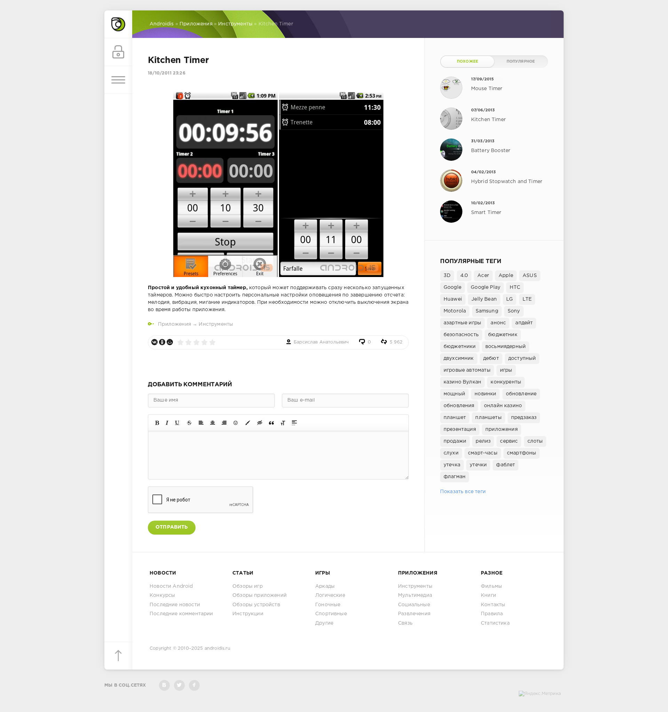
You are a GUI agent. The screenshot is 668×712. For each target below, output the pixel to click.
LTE (527, 299)
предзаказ (524, 418)
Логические (330, 595)
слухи (451, 453)
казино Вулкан (462, 382)
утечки (478, 465)
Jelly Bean (484, 299)
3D (447, 276)
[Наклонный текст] (167, 422)
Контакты (493, 605)
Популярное (521, 61)
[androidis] (118, 24)
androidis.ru (217, 648)
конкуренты (506, 382)
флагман (455, 477)
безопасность (461, 335)
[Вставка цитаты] (271, 422)
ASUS (530, 276)
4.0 (464, 276)
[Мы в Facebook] (194, 685)
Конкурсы (162, 595)
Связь (405, 623)
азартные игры (462, 323)
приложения (501, 429)
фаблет (505, 465)
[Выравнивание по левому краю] (201, 422)
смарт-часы (483, 453)
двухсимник (459, 358)
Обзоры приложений (259, 595)
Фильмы (491, 586)
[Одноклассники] (162, 342)
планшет (455, 418)
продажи (455, 441)
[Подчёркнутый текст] (177, 422)
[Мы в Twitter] (179, 685)
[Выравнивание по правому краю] (224, 422)
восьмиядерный (505, 347)
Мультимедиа (415, 595)
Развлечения (414, 614)
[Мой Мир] (170, 342)
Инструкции (247, 614)
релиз (483, 441)
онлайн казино (503, 406)
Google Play (485, 287)
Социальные (414, 605)
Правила (492, 614)
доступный (522, 358)
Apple (506, 276)
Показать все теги (463, 492)
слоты (535, 441)
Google (452, 287)
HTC (515, 287)
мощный (454, 394)
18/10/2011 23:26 (166, 73)
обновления (459, 406)
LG (509, 299)
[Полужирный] (157, 422)
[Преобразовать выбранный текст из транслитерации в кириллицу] (283, 422)
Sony (514, 311)
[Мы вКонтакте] (164, 685)
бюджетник (502, 335)
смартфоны (521, 453)
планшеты (488, 418)
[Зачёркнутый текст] (189, 422)
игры (506, 370)
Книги (488, 595)
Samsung (487, 311)
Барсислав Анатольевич (321, 342)
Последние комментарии (181, 614)
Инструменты (216, 324)
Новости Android (171, 586)
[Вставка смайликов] (236, 422)
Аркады (325, 586)
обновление (521, 394)
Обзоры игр (247, 586)
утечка (452, 465)
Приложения (174, 324)
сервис (509, 441)
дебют (491, 358)
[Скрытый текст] (260, 422)
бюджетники (460, 347)
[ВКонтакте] (154, 342)
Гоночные (327, 605)
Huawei (453, 299)
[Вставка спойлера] (294, 422)
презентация (460, 429)
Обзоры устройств (256, 605)
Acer (483, 276)
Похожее (467, 61)
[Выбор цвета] (248, 422)
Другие (324, 623)
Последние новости (175, 605)
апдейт (524, 323)
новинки (485, 394)
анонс (498, 323)
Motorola (455, 311)
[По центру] (212, 422)
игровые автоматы (467, 370)
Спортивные (331, 614)
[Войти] (118, 52)
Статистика (495, 623)
